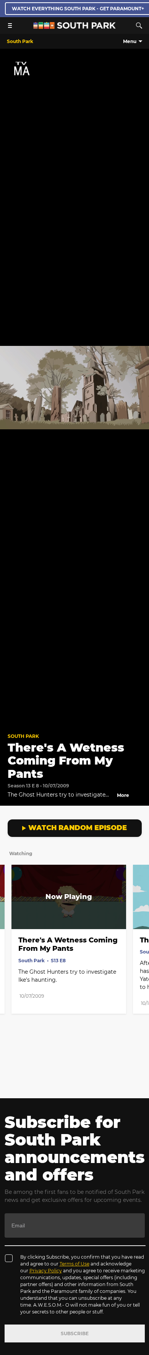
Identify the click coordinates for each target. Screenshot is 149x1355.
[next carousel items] (139, 913)
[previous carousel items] (10, 913)
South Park (23, 736)
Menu (129, 41)
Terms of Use (74, 1264)
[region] (74, 387)
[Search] (139, 25)
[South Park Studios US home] (74, 26)
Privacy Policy (45, 1270)
